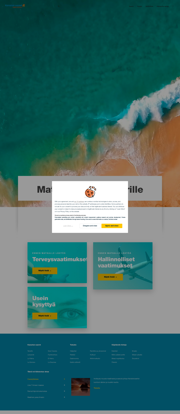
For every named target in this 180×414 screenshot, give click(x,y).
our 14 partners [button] (79, 201)
